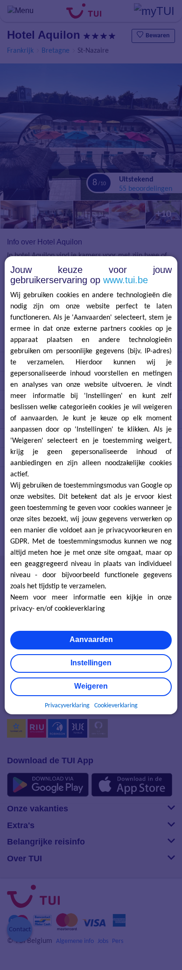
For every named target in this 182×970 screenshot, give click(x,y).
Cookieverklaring (116, 705)
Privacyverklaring (67, 705)
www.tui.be (125, 280)
